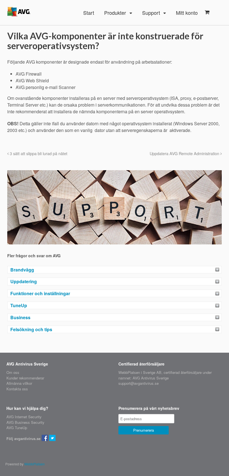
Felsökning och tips (31, 329)
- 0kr (206, 12)
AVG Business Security (25, 422)
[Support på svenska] (114, 241)
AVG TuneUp (16, 427)
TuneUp (18, 305)
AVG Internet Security (24, 416)
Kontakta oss (17, 388)
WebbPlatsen (34, 463)
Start (88, 12)
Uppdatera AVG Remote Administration (185, 153)
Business (20, 317)
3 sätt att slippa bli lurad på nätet (38, 153)
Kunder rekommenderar (25, 378)
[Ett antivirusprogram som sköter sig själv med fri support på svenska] (18, 13)
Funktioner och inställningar (40, 293)
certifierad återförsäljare (183, 372)
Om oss (12, 372)
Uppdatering (23, 281)
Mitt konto (187, 12)
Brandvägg (22, 269)
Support (151, 12)
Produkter (115, 12)
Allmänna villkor (19, 383)
